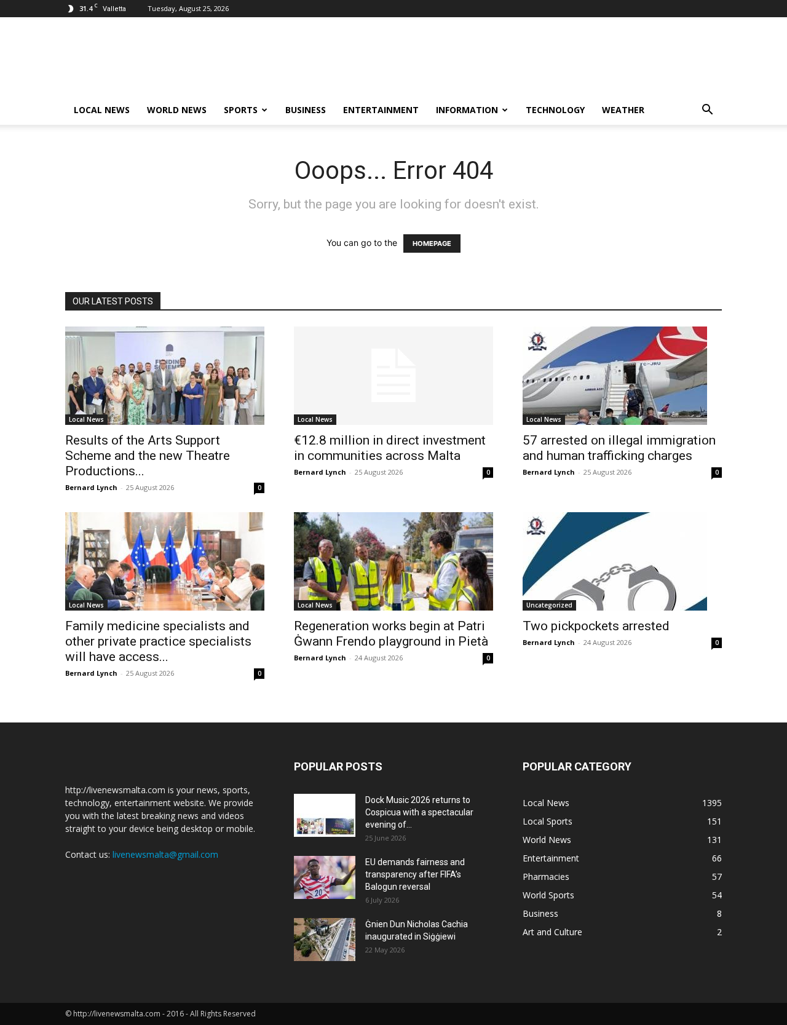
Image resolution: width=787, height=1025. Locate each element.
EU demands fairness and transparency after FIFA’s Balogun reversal (415, 874)
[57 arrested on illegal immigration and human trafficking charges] (622, 375)
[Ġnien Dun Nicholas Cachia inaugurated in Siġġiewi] (324, 939)
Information (467, 110)
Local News (102, 110)
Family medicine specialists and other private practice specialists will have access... (158, 641)
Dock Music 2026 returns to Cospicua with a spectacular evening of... (419, 812)
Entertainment (381, 110)
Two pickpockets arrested (596, 626)
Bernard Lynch (91, 487)
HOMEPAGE (432, 243)
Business (305, 110)
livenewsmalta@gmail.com (165, 854)
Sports (241, 110)
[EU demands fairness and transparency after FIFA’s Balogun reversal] (324, 877)
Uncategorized (549, 605)
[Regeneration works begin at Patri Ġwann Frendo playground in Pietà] (393, 561)
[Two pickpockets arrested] (622, 561)
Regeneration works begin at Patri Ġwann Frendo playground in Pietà (391, 634)
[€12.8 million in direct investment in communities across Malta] (393, 375)
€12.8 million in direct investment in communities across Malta (390, 448)
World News (177, 110)
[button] (707, 111)
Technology (555, 110)
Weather (623, 110)
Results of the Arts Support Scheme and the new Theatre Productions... (147, 455)
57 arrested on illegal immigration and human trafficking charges (619, 448)
